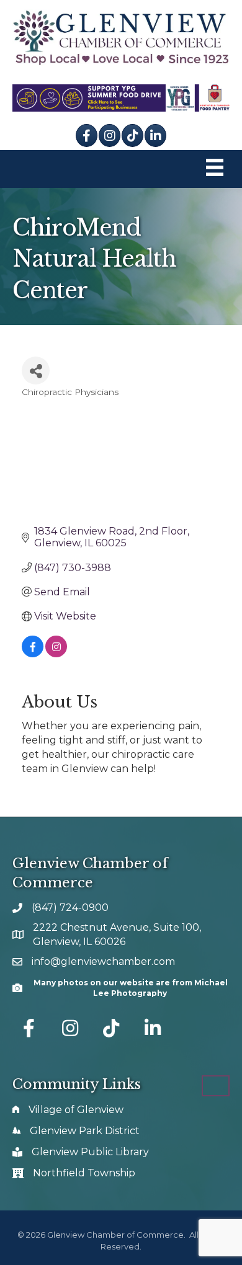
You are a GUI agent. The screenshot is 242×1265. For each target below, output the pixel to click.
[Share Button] (36, 370)
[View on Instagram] (56, 654)
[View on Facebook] (32, 654)
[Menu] (215, 169)
